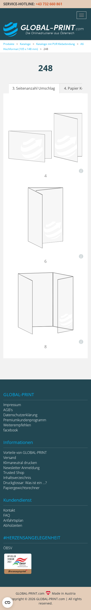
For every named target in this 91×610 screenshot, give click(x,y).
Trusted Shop (13, 472)
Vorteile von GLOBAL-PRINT (25, 452)
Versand (9, 457)
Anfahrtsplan (13, 520)
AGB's (8, 409)
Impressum (12, 404)
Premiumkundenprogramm (24, 420)
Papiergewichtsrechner (21, 487)
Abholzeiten (12, 525)
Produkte (8, 44)
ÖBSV (7, 547)
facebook (10, 430)
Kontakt (9, 510)
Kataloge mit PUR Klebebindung (55, 44)
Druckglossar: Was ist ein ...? (25, 482)
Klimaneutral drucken (20, 462)
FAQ (6, 515)
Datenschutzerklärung (20, 414)
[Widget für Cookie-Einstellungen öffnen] (7, 602)
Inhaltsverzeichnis (17, 477)
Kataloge (25, 44)
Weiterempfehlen (17, 425)
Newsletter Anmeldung (21, 467)
